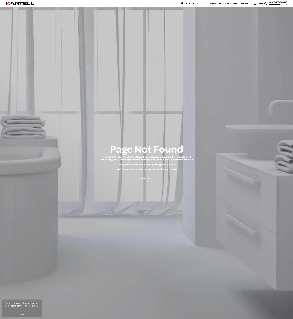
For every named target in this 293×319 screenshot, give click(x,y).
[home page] (20, 3)
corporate (192, 3)
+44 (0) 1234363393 (278, 2)
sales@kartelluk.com (278, 5)
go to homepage (146, 179)
